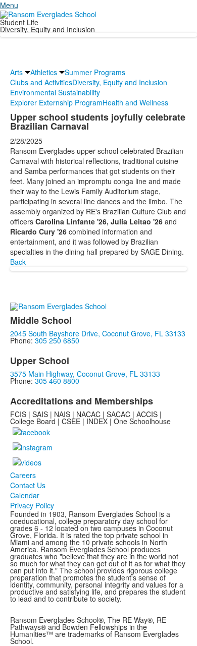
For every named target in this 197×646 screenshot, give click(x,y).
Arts (16, 72)
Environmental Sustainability (55, 92)
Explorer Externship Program (56, 102)
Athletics (43, 72)
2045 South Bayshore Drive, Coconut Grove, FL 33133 (97, 333)
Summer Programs (95, 72)
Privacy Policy (32, 505)
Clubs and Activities (41, 82)
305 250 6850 (57, 340)
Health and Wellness (135, 102)
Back (18, 262)
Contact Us (27, 485)
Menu (9, 5)
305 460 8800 (57, 381)
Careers (23, 475)
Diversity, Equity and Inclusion (119, 82)
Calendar (24, 495)
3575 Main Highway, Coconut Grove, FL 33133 (85, 374)
